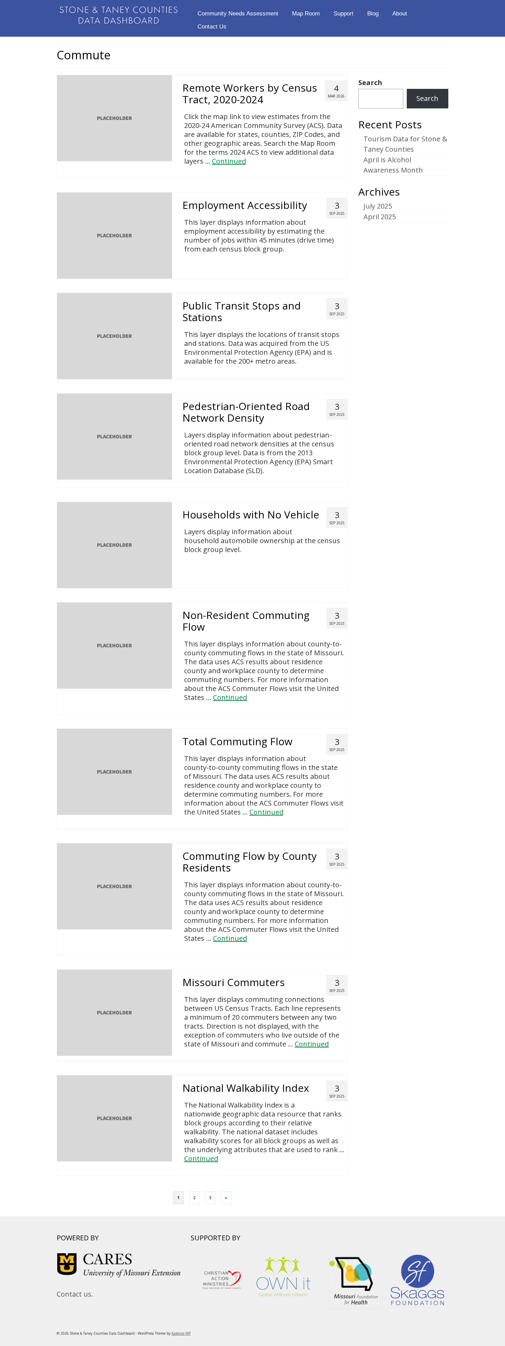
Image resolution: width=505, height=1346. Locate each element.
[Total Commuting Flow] (114, 771)
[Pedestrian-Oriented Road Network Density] (114, 436)
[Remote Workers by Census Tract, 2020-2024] (114, 117)
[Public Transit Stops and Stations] (114, 335)
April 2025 (379, 216)
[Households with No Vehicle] (114, 544)
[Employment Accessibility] (114, 234)
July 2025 (377, 206)
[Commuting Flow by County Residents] (114, 885)
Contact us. (75, 1294)
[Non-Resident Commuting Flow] (114, 644)
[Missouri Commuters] (114, 1012)
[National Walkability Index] (114, 1117)
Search (370, 82)
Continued (229, 161)
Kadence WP (181, 1333)
